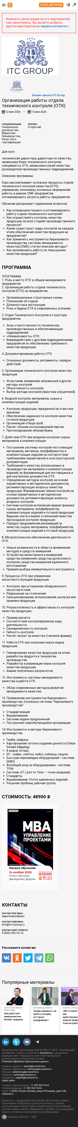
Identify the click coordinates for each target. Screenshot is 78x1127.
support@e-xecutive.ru (26, 1077)
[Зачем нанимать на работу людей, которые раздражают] (44, 996)
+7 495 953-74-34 (39, 1085)
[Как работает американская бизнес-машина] (15, 996)
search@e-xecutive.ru (35, 1066)
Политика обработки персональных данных (25, 1061)
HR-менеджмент (43, 1008)
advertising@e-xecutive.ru (25, 1072)
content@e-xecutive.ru (24, 1074)
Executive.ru (46, 1053)
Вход (68, 5)
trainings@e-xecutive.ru (39, 1069)
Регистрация (74, 5)
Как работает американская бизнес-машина (13, 1016)
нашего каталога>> (55, 26)
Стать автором (51, 4)
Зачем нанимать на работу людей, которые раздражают (44, 1015)
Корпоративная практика (13, 1009)
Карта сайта (8, 1080)
